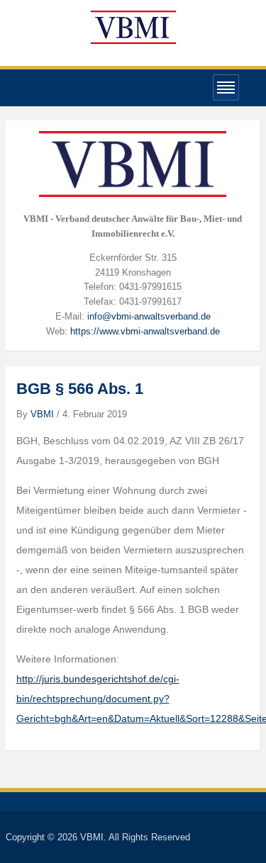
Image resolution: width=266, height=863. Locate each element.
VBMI (42, 414)
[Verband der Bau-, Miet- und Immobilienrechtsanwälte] (133, 26)
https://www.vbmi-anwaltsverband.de (145, 331)
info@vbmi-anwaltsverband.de (149, 316)
